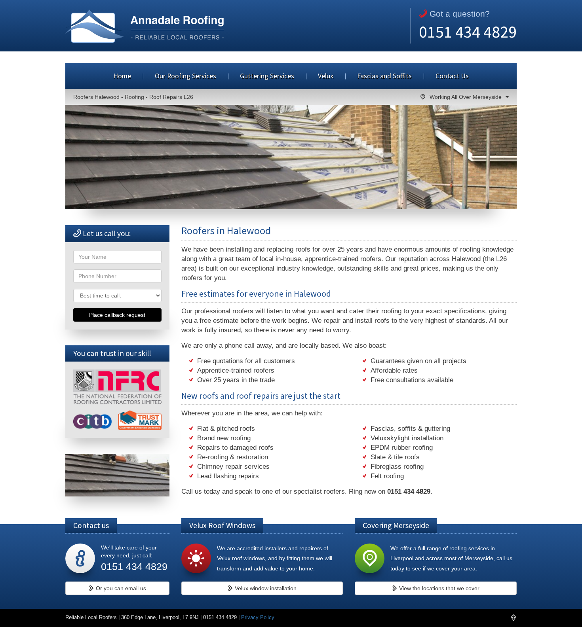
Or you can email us (120, 588)
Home (122, 76)
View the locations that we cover (438, 588)
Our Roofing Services (185, 76)
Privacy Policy (257, 617)
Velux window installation (265, 588)
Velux (325, 76)
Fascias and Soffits (384, 76)
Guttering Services (267, 76)
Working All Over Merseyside (466, 97)
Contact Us (452, 76)
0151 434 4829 (468, 31)
